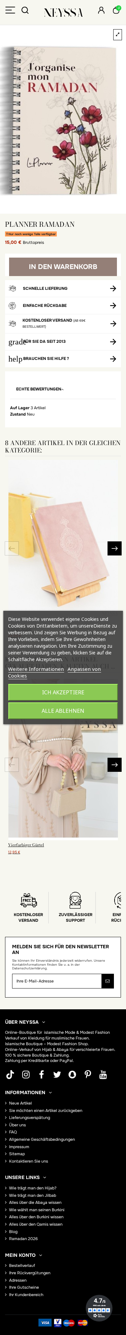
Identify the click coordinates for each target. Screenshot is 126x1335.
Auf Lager (20, 408)
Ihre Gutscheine (24, 1287)
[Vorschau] (63, 838)
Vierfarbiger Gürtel (26, 845)
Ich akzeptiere (63, 692)
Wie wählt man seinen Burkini (37, 1210)
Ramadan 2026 (23, 1238)
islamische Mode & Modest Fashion (77, 1032)
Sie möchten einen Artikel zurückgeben (45, 1110)
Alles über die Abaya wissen (35, 1202)
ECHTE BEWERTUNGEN (38, 389)
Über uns (17, 1125)
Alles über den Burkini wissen (36, 1217)
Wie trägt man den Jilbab (32, 1195)
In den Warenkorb (63, 267)
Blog (13, 1231)
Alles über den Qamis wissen (35, 1224)
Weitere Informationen (36, 668)
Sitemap (17, 1154)
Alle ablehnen (63, 710)
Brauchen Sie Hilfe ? (46, 358)
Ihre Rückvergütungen (29, 1273)
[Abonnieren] (107, 981)
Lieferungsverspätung (29, 1117)
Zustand (18, 414)
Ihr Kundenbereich (26, 1294)
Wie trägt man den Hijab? (32, 1188)
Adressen (18, 1280)
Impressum (19, 1147)
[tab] (63, 389)
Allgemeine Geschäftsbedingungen (42, 1139)
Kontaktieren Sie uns (28, 1161)
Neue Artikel (20, 1103)
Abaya (62, 1049)
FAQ (13, 1132)
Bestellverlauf (22, 1265)
